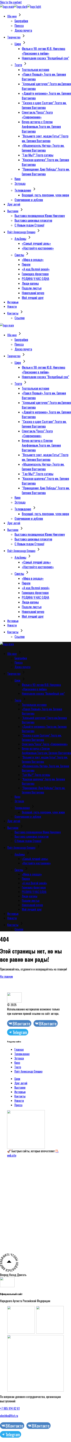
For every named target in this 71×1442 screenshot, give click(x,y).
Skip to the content (11, 2)
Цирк (17, 1079)
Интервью (19, 1092)
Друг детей (20, 1083)
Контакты (19, 1096)
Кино (17, 1062)
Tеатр (17, 1067)
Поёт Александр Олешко (28, 1071)
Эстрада (19, 1058)
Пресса (18, 1105)
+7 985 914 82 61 (10, 1408)
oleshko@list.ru (9, 1416)
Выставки (19, 1087)
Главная (19, 1049)
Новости (19, 1100)
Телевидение (21, 1054)
